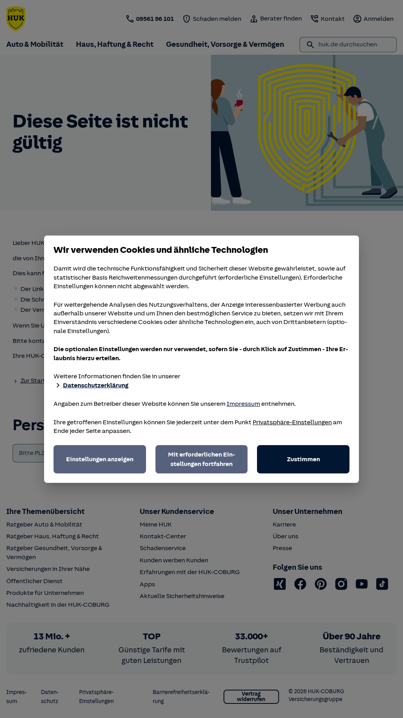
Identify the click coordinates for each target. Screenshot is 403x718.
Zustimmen (303, 459)
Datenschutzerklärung (95, 385)
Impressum (243, 403)
